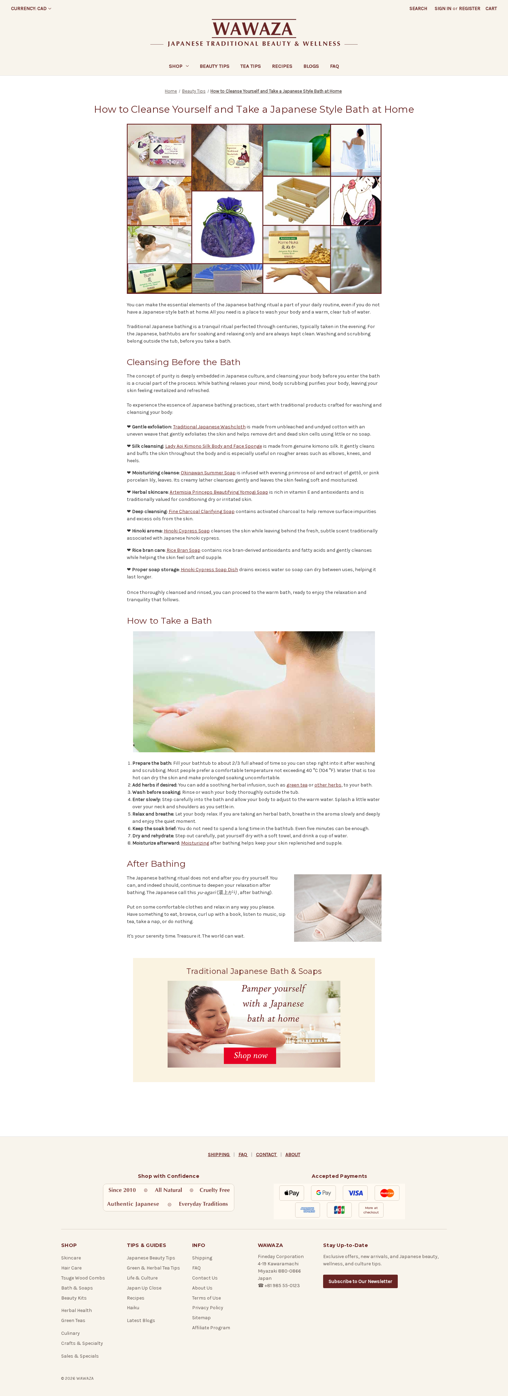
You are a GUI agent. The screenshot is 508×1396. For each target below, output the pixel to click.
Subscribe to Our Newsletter (360, 1281)
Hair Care (71, 1268)
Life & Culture (142, 1278)
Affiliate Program (211, 1328)
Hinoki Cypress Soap (187, 531)
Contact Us (205, 1278)
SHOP (175, 66)
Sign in (443, 8)
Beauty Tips (214, 66)
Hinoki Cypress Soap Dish (209, 570)
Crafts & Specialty (82, 1343)
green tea (297, 785)
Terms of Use (206, 1298)
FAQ (334, 66)
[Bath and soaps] (254, 691)
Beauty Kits (74, 1298)
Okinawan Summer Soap (208, 473)
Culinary (70, 1333)
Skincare (71, 1258)
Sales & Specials (80, 1356)
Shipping (202, 1258)
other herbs (327, 785)
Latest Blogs (141, 1320)
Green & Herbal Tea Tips (153, 1268)
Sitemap (201, 1318)
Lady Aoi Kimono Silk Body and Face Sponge (213, 446)
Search (418, 8)
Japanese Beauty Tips (151, 1258)
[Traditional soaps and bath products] (254, 209)
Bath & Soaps (77, 1288)
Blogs (311, 66)
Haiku (133, 1308)
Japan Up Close (144, 1288)
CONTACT (266, 1154)
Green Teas (73, 1320)
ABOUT (292, 1154)
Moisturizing (195, 843)
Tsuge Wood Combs (83, 1278)
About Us (202, 1288)
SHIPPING (219, 1154)
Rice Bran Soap (183, 550)
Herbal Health (76, 1310)
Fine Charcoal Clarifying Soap (202, 511)
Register (469, 8)
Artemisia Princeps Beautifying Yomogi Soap (219, 492)
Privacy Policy (207, 1308)
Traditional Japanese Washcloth (209, 427)
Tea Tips (251, 66)
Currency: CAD (29, 8)
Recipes (282, 66)
